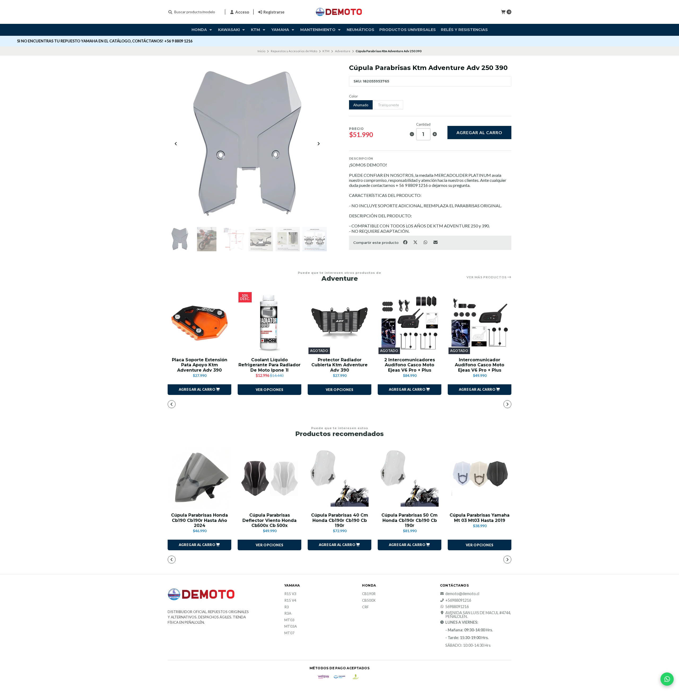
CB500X (369, 600)
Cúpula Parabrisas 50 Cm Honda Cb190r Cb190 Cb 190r (409, 520)
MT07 (289, 633)
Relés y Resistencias (464, 29)
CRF (365, 607)
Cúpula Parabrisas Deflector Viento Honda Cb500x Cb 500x (269, 520)
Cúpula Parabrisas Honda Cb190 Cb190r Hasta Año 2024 (199, 520)
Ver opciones (270, 390)
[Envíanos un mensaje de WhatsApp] (667, 679)
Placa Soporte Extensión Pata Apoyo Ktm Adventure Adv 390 (199, 364)
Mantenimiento (318, 29)
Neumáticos (360, 29)
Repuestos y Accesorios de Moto (294, 51)
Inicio (261, 51)
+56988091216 (458, 600)
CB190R (369, 594)
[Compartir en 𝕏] (416, 242)
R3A (287, 613)
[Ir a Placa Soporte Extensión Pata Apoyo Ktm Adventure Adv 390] (199, 323)
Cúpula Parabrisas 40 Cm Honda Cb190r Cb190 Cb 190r (339, 520)
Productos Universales (407, 29)
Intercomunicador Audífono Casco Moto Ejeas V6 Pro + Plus (479, 364)
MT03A (290, 626)
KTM (256, 29)
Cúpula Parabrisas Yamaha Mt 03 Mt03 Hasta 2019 (480, 518)
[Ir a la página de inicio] (339, 12)
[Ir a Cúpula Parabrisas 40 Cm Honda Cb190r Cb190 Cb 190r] (339, 478)
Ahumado (360, 105)
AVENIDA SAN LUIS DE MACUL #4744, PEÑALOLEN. (478, 615)
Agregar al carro (479, 132)
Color (353, 96)
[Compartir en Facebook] (406, 242)
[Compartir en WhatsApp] (426, 242)
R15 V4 (290, 600)
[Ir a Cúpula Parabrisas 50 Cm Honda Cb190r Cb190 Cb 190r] (409, 478)
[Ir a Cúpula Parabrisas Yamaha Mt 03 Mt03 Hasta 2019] (480, 478)
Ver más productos (487, 277)
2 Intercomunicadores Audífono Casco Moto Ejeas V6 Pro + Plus (409, 364)
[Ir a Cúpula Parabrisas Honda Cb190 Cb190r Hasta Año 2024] (199, 478)
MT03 (289, 620)
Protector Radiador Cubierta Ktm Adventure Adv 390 (339, 364)
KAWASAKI (229, 29)
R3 (286, 607)
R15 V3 (290, 594)
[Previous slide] (176, 144)
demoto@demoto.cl (462, 594)
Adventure (342, 51)
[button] (199, 389)
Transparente (388, 105)
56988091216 (457, 607)
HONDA (199, 29)
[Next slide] (319, 144)
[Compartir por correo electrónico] (435, 242)
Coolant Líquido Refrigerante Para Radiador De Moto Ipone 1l (269, 364)
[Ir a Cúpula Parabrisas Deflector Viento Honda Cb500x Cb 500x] (269, 478)
